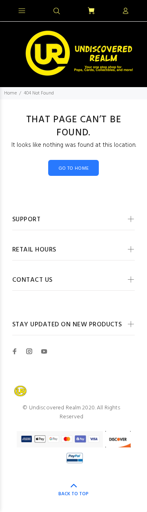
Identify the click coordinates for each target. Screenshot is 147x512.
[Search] (56, 11)
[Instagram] (29, 351)
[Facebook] (14, 351)
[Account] (125, 11)
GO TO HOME (73, 168)
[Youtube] (44, 351)
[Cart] (91, 11)
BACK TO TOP (73, 494)
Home (10, 93)
